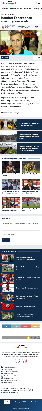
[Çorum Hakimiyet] (8, 3)
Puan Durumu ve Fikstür (11, 376)
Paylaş (6, 57)
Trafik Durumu (8, 373)
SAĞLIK (15, 390)
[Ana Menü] (39, 3)
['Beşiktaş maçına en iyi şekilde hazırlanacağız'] (11, 202)
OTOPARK (23, 390)
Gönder (6, 240)
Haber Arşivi (8, 382)
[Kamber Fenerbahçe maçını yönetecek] (21, 42)
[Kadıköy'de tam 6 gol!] (31, 167)
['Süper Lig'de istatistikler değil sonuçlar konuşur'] (11, 184)
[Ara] (36, 3)
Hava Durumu (8, 369)
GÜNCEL (4, 9)
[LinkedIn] (22, 361)
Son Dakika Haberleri (10, 380)
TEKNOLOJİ (14, 392)
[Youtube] (26, 361)
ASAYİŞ (36, 9)
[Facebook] (15, 361)
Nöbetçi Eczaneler (10, 367)
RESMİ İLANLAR (16, 9)
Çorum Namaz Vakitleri (11, 371)
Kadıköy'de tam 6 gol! (29, 174)
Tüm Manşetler (9, 378)
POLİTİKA (27, 9)
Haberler (4, 14)
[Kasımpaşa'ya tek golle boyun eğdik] (31, 202)
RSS (8, 402)
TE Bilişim (26, 408)
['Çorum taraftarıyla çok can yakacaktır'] (31, 184)
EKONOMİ (6, 390)
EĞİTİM (31, 390)
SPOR (12, 14)
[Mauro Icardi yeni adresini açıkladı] (11, 167)
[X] (19, 361)
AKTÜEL (5, 392)
